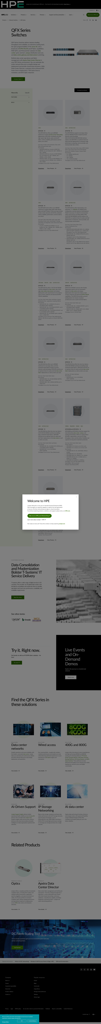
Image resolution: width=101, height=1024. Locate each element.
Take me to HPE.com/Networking (39, 515)
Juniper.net (62, 523)
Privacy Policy (5, 1021)
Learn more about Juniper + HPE (36, 519)
